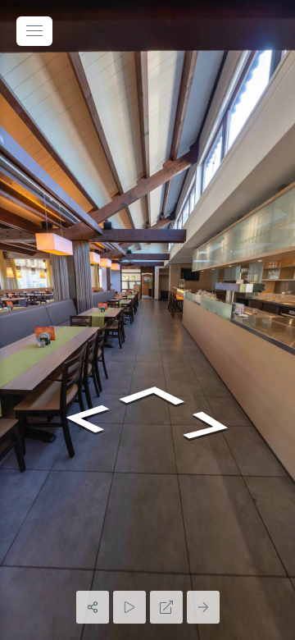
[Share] (92, 607)
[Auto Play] (129, 607)
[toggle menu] (34, 31)
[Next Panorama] (203, 607)
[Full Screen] (166, 607)
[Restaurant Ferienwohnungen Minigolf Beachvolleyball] (147, 320)
